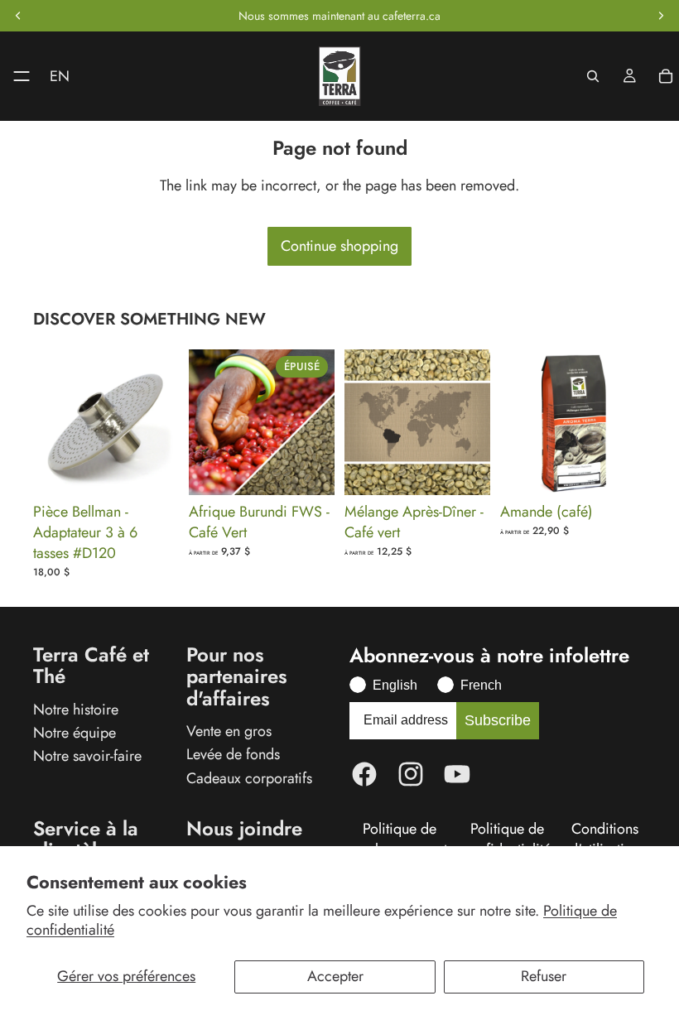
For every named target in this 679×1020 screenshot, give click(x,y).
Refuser (543, 976)
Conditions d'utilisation (605, 839)
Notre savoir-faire (87, 756)
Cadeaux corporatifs (249, 777)
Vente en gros (229, 731)
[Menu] (15, 76)
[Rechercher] (593, 76)
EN (60, 76)
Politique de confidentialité (507, 839)
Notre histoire (75, 708)
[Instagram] (411, 774)
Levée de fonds (233, 754)
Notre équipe (74, 732)
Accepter (335, 976)
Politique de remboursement (399, 839)
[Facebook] (364, 774)
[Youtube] (457, 774)
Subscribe (498, 720)
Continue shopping (339, 246)
